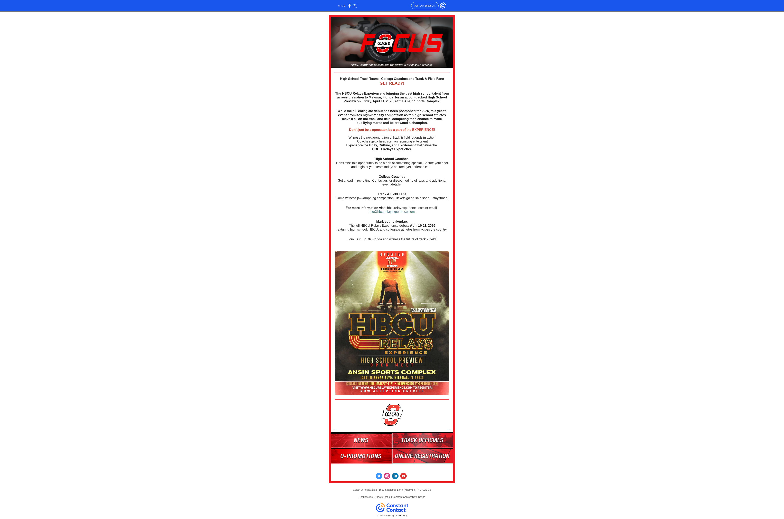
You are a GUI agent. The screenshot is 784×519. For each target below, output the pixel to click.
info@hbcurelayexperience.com (392, 211)
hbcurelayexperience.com (412, 167)
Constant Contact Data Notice (408, 497)
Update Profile (383, 497)
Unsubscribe (366, 497)
